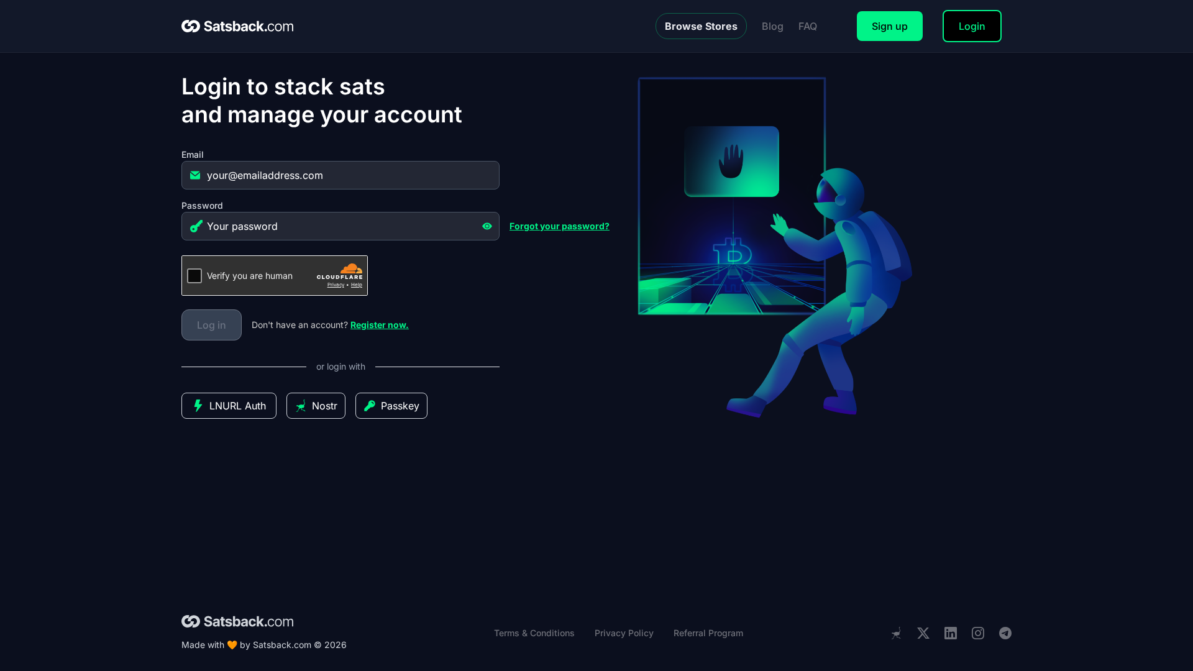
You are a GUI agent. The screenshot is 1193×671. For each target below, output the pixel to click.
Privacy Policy (624, 633)
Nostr (324, 405)
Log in (211, 325)
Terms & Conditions (534, 633)
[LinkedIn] (950, 633)
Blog (773, 26)
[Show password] (487, 226)
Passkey (400, 405)
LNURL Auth (237, 405)
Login (972, 26)
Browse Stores (701, 26)
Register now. (379, 324)
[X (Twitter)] (923, 633)
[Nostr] (896, 633)
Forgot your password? (560, 226)
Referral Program (708, 633)
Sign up (890, 26)
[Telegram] (1005, 633)
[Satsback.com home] (237, 26)
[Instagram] (978, 633)
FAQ (807, 26)
